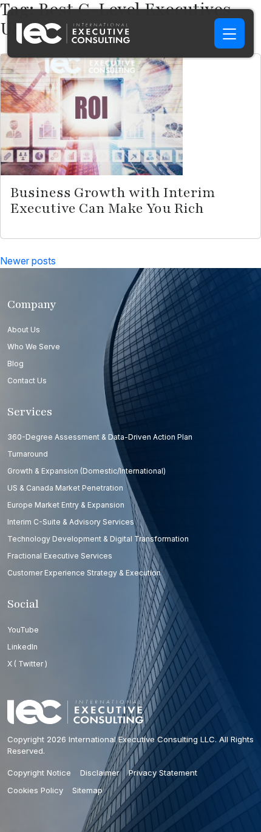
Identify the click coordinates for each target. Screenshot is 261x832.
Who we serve (33, 346)
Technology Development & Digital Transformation (98, 538)
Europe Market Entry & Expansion (65, 504)
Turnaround (27, 453)
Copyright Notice (39, 772)
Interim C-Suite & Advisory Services (70, 521)
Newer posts (28, 261)
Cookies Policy (35, 790)
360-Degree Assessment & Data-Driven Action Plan (99, 436)
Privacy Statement (163, 772)
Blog (15, 363)
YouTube (23, 629)
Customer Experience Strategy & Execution (84, 572)
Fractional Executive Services (59, 555)
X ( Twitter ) (27, 663)
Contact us (27, 380)
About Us (23, 329)
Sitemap (87, 790)
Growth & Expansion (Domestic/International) (86, 470)
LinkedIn (22, 646)
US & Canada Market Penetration (65, 487)
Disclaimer (100, 772)
